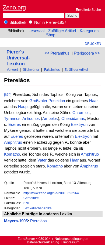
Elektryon (79, 124)
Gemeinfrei (31, 198)
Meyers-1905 (16, 221)
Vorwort (12, 69)
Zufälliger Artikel (62, 31)
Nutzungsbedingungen (71, 238)
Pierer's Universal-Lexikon (18, 57)
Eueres (14, 124)
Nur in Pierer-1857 (49, 22)
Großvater (38, 101)
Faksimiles (52, 69)
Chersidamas (73, 118)
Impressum (71, 242)
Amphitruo (13, 142)
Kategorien (89, 31)
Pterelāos (38, 221)
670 (26, 203)
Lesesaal (36, 31)
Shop (50, 35)
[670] (7, 94)
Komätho (12, 154)
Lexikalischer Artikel (37, 208)
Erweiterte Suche (88, 9)
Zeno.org (14, 7)
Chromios (81, 112)
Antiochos (31, 118)
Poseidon (56, 101)
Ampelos (50, 118)
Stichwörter (31, 69)
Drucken (93, 43)
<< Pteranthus (56, 53)
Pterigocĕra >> (87, 53)
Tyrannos (12, 118)
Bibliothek (17, 22)
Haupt (23, 107)
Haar (93, 101)
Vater (42, 160)
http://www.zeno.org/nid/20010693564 (51, 193)
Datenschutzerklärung (43, 242)
